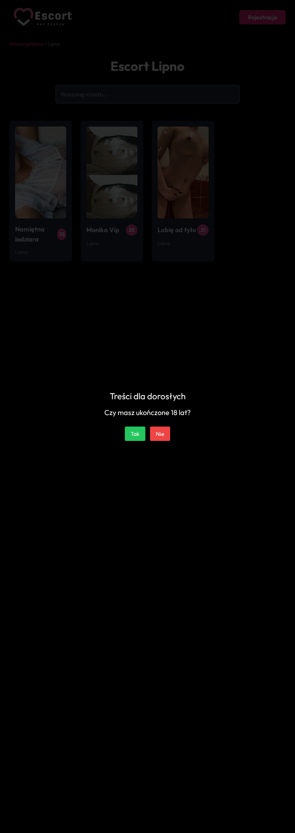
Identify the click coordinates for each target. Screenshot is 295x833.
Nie (160, 433)
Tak (135, 433)
